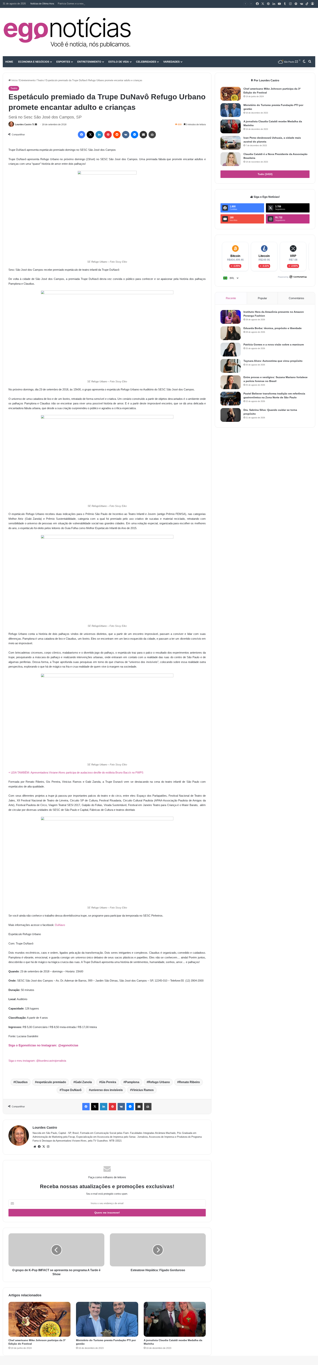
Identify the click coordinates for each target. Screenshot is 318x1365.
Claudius (21, 1082)
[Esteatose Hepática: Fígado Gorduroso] (158, 1249)
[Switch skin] (304, 61)
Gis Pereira (108, 1082)
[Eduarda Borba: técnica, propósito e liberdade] (230, 333)
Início (14, 80)
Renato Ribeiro (189, 1082)
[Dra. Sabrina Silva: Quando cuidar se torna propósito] (230, 415)
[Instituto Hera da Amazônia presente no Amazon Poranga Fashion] (230, 317)
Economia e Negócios (33, 61)
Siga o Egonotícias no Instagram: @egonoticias (43, 1045)
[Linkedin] (274, 4)
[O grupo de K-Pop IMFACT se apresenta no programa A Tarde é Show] (56, 1249)
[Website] (35, 1146)
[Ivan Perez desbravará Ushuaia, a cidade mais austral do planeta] (230, 143)
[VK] (125, 134)
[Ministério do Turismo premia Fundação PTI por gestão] (107, 1319)
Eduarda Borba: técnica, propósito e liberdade (272, 328)
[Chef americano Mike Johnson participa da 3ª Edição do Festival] (39, 1319)
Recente (231, 298)
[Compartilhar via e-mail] (143, 134)
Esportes (63, 61)
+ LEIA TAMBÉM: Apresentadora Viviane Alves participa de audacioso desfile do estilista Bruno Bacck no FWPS (75, 772)
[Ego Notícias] (67, 32)
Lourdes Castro (23, 124)
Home (9, 61)
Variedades (171, 61)
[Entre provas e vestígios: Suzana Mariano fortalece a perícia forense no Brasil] (230, 382)
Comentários (296, 298)
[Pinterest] (268, 4)
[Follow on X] (33, 124)
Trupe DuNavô (71, 1090)
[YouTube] (279, 4)
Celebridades (146, 61)
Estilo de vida (118, 61)
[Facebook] (257, 4)
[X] (263, 4)
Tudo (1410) (265, 174)
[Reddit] (117, 134)
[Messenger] (134, 134)
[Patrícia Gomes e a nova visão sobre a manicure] (230, 349)
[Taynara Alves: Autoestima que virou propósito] (230, 366)
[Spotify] (296, 4)
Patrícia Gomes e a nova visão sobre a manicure (84, 3)
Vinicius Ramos (143, 1090)
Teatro (40, 80)
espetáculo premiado (51, 1082)
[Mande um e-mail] (36, 124)
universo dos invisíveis (107, 1090)
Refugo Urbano (159, 1082)
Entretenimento (89, 61)
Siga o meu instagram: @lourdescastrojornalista (37, 1060)
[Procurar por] (309, 61)
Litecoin (264, 255)
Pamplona (132, 1082)
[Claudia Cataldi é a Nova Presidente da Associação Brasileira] (230, 159)
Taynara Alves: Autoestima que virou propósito (273, 360)
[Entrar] (312, 4)
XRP (293, 255)
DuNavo (60, 924)
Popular (262, 298)
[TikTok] (307, 4)
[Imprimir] (152, 134)
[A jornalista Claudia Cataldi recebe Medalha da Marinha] (175, 1319)
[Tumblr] (285, 4)
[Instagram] (290, 4)
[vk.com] (301, 4)
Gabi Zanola (83, 1082)
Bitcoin (235, 255)
